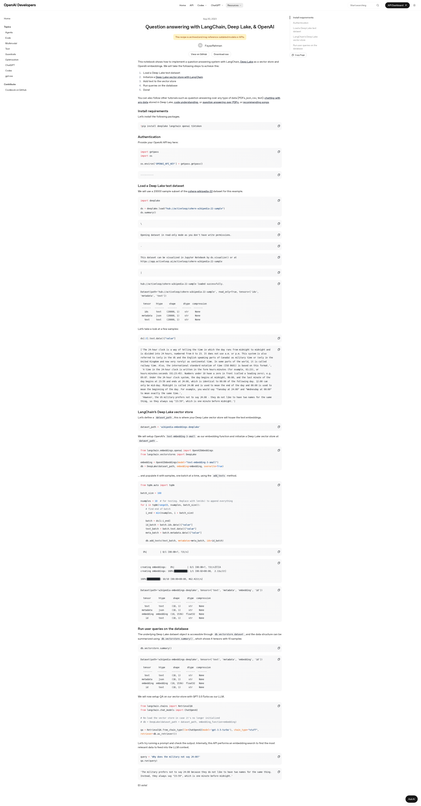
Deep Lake (246, 61)
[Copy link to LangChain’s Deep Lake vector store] (195, 411)
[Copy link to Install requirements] (171, 110)
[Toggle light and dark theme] (414, 5)
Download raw (221, 54)
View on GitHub (199, 54)
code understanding (186, 102)
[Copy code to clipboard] (279, 126)
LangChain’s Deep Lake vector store (305, 38)
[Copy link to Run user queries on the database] (191, 628)
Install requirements (303, 17)
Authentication (300, 22)
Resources (233, 5)
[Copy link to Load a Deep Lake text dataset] (187, 185)
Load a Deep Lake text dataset (304, 30)
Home (182, 5)
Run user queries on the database (305, 47)
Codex (200, 5)
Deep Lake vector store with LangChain (179, 77)
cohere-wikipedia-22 (200, 191)
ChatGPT (216, 5)
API (191, 5)
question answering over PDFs (221, 102)
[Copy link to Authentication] (163, 136)
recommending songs (256, 102)
